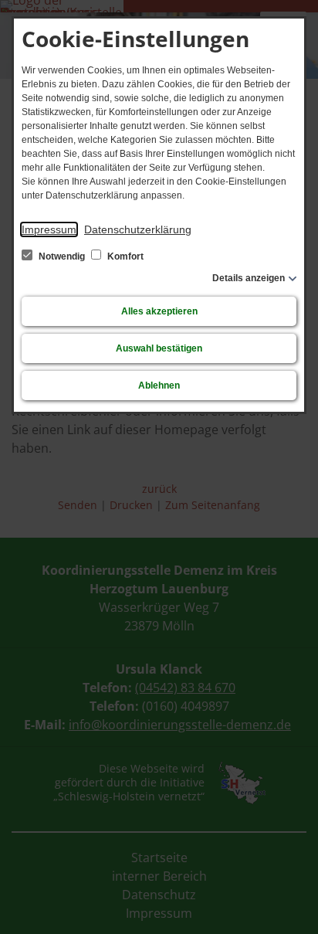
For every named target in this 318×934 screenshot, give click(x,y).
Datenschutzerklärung (137, 229)
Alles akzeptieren (159, 311)
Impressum (49, 229)
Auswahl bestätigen (159, 348)
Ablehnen (159, 385)
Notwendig (61, 256)
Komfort (124, 256)
